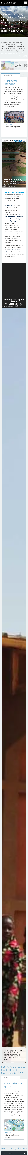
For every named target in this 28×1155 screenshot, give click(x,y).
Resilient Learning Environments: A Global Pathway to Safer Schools (13, 127)
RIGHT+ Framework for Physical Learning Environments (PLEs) (12, 1135)
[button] (2, 65)
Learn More (7, 130)
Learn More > (18, 68)
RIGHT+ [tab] (6, 1077)
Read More (23, 56)
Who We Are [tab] (8, 75)
